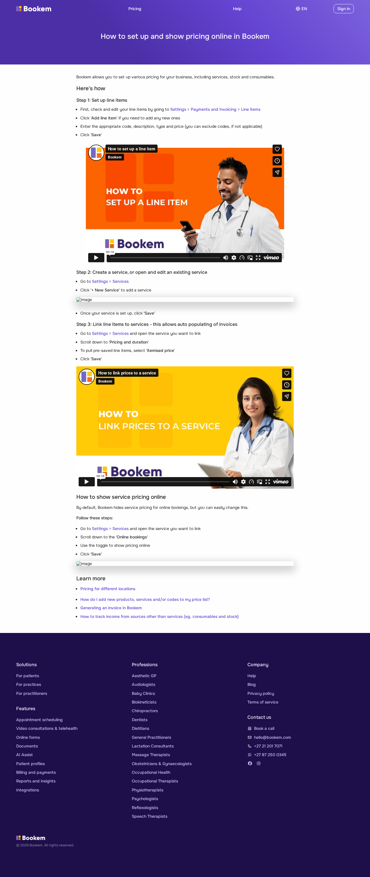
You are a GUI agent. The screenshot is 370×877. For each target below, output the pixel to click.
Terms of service (262, 702)
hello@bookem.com (272, 737)
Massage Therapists (151, 754)
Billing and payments (36, 772)
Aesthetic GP (144, 675)
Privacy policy (260, 693)
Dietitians (140, 728)
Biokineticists (144, 702)
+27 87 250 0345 (270, 754)
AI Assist (24, 754)
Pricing (134, 8)
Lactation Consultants (153, 746)
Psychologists (145, 798)
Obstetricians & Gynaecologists (162, 763)
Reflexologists (145, 807)
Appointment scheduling (39, 719)
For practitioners (31, 693)
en (304, 8)
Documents (27, 746)
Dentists (139, 719)
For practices (28, 684)
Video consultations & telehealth (46, 728)
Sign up (321, 8)
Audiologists (143, 684)
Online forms (28, 737)
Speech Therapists (149, 816)
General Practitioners (151, 737)
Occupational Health (151, 772)
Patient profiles (30, 763)
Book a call (264, 728)
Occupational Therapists (155, 781)
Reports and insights (36, 781)
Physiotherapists (147, 790)
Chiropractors (145, 710)
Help (237, 8)
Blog (251, 684)
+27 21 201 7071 (268, 746)
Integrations (27, 790)
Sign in (343, 8)
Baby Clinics (143, 693)
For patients (27, 675)
